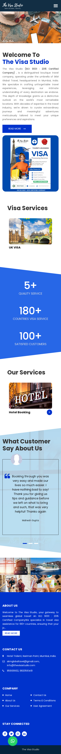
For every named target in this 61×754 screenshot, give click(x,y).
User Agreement (42, 706)
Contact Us (39, 695)
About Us (10, 700)
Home (8, 695)
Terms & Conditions (44, 700)
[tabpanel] (30, 494)
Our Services (12, 706)
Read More (14, 128)
